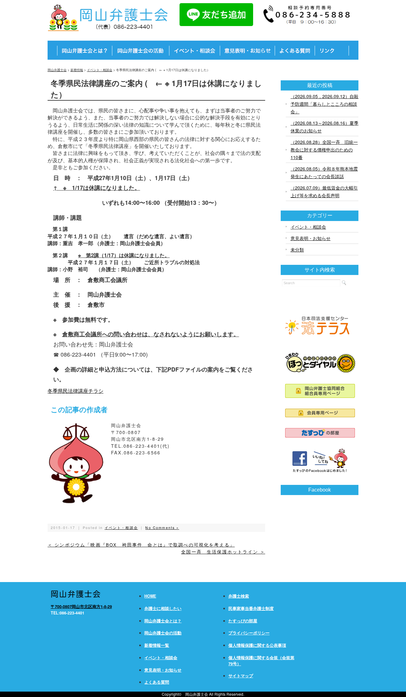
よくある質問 (156, 682)
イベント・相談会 (121, 527)
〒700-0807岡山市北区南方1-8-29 (81, 606)
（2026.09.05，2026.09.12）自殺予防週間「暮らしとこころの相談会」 (324, 104)
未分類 (297, 249)
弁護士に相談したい (162, 608)
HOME (150, 596)
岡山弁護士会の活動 (162, 633)
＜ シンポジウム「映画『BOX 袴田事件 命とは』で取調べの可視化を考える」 (141, 544)
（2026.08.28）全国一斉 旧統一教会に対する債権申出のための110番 (324, 149)
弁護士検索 (238, 596)
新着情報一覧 (156, 645)
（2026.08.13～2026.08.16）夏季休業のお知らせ (324, 127)
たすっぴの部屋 (242, 621)
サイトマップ (240, 676)
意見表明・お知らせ (311, 238)
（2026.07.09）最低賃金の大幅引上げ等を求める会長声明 (324, 191)
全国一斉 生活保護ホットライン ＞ (223, 551)
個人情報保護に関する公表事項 (257, 645)
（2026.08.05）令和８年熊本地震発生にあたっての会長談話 (324, 172)
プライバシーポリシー (249, 633)
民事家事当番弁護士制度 (251, 608)
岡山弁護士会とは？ (162, 621)
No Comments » (162, 527)
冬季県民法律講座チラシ (75, 390)
